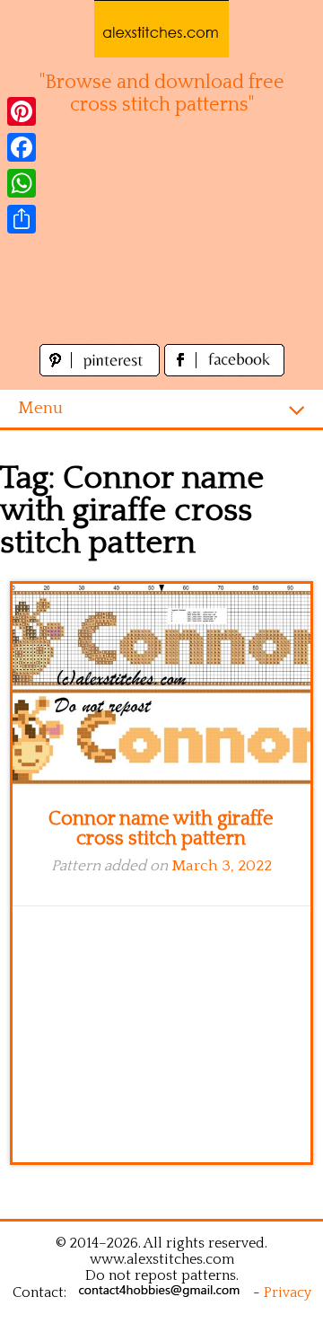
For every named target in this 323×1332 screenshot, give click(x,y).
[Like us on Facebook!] (224, 371)
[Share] (21, 219)
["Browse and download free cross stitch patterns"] (161, 28)
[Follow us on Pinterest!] (101, 371)
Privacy (287, 1292)
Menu (40, 408)
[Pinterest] (21, 111)
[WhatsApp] (21, 183)
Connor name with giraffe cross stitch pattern (161, 828)
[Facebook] (21, 147)
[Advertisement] (161, 240)
